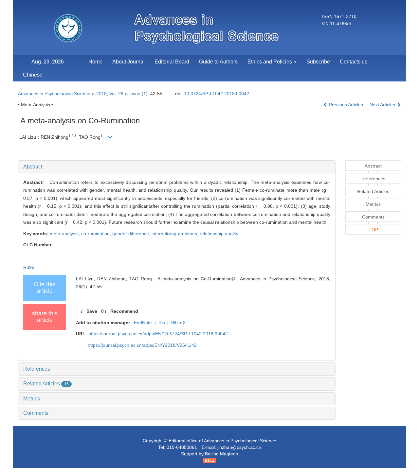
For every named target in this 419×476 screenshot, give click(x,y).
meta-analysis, (65, 233)
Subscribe (318, 61)
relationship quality (219, 233)
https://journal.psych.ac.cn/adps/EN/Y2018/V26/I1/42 (142, 345)
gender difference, (132, 233)
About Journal (128, 61)
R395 (28, 267)
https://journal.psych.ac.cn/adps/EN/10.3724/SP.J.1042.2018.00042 (158, 333)
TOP (373, 229)
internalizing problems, (176, 233)
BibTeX (178, 322)
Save (91, 311)
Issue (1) (138, 93)
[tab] (176, 167)
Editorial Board (172, 61)
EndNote (143, 322)
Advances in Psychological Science (54, 93)
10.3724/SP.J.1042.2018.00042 (216, 93)
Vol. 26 (116, 93)
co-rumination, (96, 233)
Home (95, 61)
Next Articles (383, 104)
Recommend (124, 311)
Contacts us (353, 61)
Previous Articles (346, 104)
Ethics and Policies (270, 61)
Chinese (33, 75)
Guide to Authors (218, 61)
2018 (101, 93)
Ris (161, 322)
